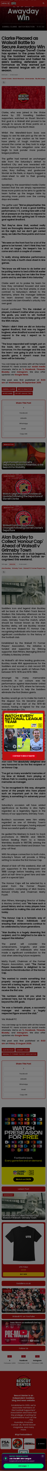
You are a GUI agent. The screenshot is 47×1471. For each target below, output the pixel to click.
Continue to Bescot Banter (24, 756)
